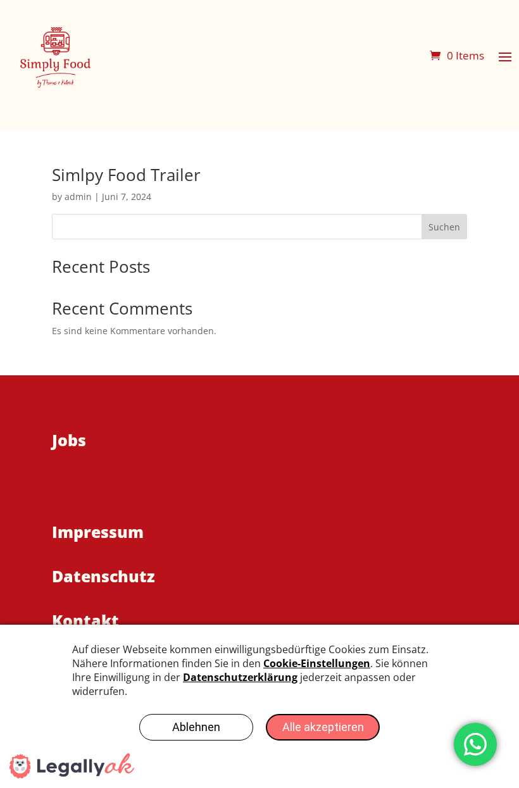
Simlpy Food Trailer (126, 174)
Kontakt (85, 620)
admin (78, 197)
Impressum (98, 531)
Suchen (444, 227)
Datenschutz (103, 576)
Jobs (69, 440)
